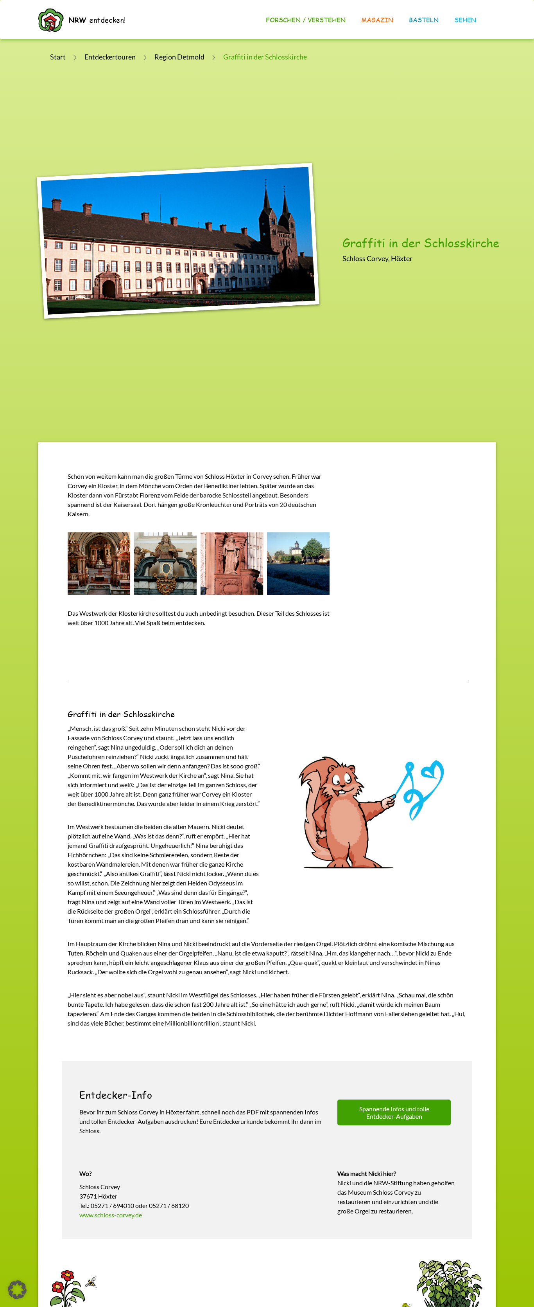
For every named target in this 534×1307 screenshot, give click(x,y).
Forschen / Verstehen (306, 19)
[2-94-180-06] (298, 563)
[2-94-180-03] (99, 563)
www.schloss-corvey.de (110, 1215)
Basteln (424, 19)
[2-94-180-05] (232, 563)
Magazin (377, 19)
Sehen (465, 19)
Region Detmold (179, 56)
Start (58, 56)
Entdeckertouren (110, 56)
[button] (17, 1290)
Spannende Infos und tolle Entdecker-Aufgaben (394, 1112)
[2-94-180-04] (165, 563)
